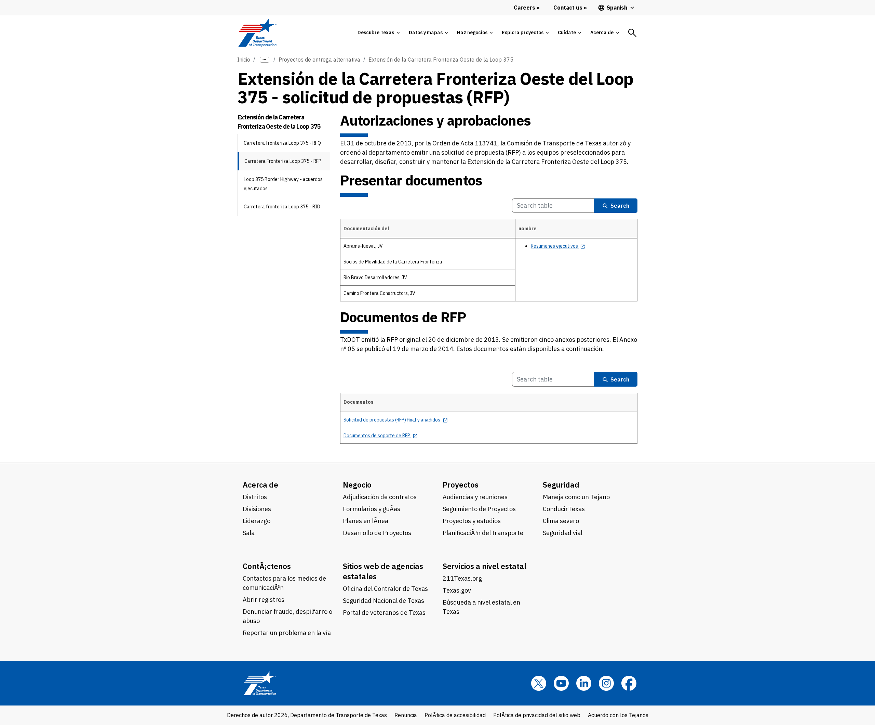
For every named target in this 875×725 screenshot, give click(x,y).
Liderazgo (256, 521)
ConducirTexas (564, 509)
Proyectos (461, 485)
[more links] (264, 60)
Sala (249, 533)
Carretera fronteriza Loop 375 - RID (282, 207)
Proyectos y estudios (472, 521)
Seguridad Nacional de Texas (383, 601)
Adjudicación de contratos (380, 497)
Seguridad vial (562, 533)
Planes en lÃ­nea (365, 521)
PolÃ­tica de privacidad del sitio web (536, 715)
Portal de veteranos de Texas (384, 613)
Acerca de (260, 485)
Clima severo (561, 521)
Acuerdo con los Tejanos (618, 715)
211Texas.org (462, 578)
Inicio (243, 59)
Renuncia (405, 715)
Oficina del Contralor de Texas (385, 589)
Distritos (255, 497)
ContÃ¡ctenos (267, 566)
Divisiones (257, 509)
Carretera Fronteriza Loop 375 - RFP (282, 161)
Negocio (357, 485)
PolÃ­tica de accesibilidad (455, 715)
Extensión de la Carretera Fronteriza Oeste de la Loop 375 (440, 59)
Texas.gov (457, 590)
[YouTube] (561, 683)
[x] (538, 683)
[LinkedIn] (583, 683)
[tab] (378, 33)
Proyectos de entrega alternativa (319, 59)
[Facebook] (628, 683)
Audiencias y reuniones (475, 497)
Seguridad (561, 485)
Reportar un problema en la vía (287, 633)
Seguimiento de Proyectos (479, 509)
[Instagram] (606, 683)
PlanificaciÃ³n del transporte (483, 533)
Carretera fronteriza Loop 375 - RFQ (282, 143)
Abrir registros (263, 600)
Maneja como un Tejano (576, 497)
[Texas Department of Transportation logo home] (257, 32)
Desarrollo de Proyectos (377, 533)
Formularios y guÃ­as (371, 509)
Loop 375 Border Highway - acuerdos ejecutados (283, 184)
